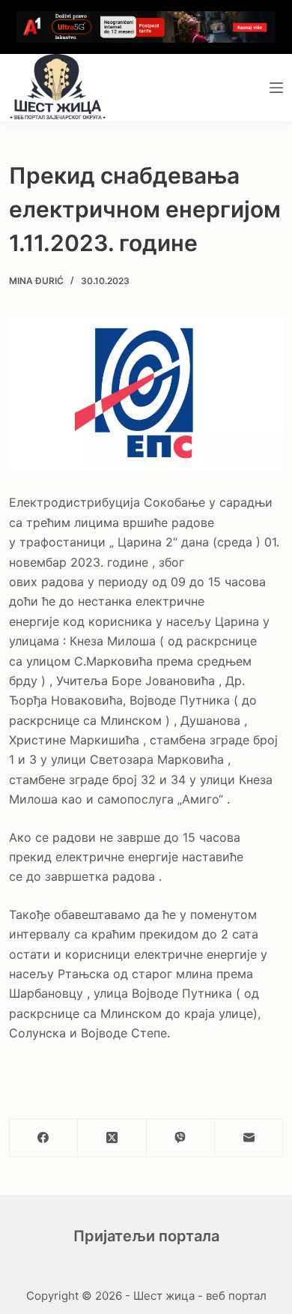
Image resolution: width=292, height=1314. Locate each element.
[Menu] (276, 87)
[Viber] (181, 1138)
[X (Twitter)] (112, 1138)
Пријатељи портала (146, 1236)
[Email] (249, 1138)
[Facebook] (44, 1138)
